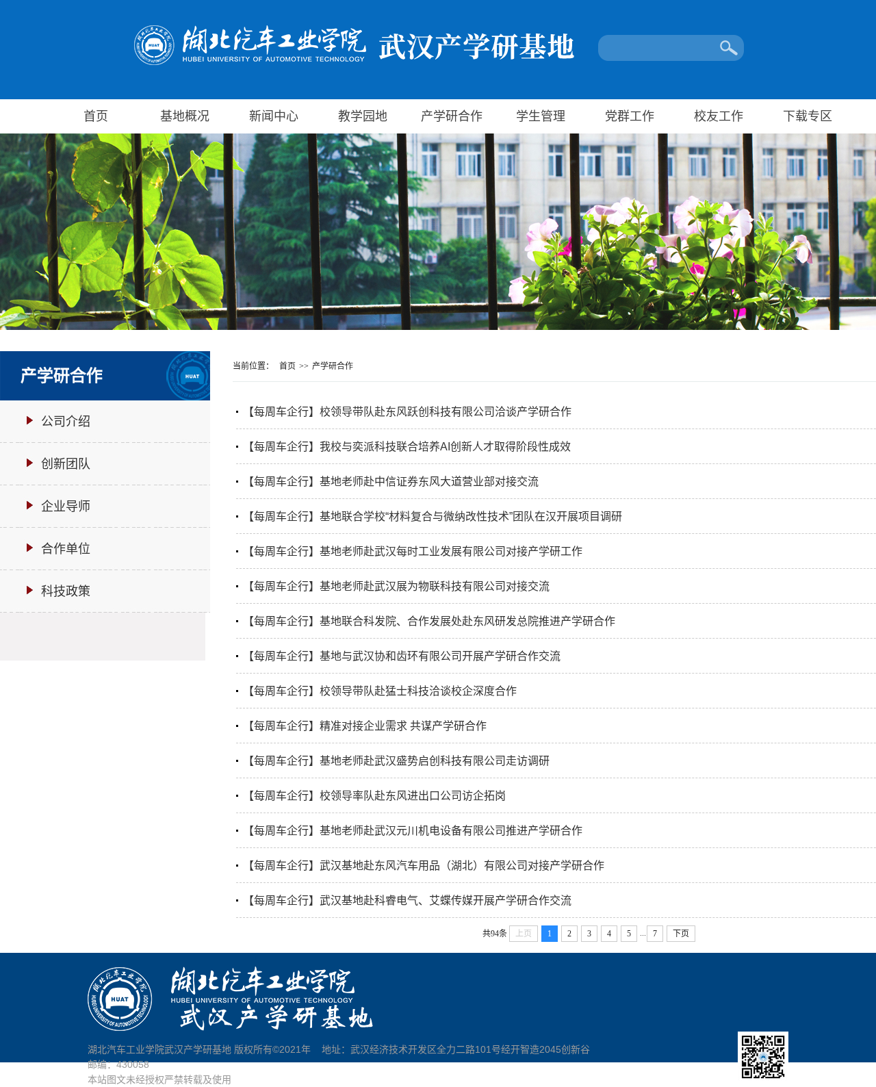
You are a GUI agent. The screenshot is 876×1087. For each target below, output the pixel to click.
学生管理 (540, 116)
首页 (95, 116)
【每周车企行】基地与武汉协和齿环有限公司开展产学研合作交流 (402, 656)
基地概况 (184, 116)
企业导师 (65, 506)
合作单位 (65, 549)
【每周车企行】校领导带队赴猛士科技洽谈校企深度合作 (380, 691)
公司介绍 (65, 422)
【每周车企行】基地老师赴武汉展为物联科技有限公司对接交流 (396, 586)
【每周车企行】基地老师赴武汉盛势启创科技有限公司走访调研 (396, 761)
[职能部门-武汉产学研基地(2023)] (439, 66)
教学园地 (362, 116)
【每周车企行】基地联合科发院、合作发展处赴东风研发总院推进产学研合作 (429, 621)
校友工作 (718, 116)
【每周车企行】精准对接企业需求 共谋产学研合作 (365, 726)
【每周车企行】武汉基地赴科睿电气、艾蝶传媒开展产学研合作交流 (407, 900)
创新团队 (65, 464)
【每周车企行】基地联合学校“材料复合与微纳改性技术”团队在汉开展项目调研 (432, 516)
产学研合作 (451, 116)
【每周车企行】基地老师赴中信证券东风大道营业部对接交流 (391, 481)
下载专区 (807, 116)
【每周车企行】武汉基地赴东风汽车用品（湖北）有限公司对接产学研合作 (423, 865)
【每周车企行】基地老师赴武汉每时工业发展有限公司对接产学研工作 (412, 551)
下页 (681, 933)
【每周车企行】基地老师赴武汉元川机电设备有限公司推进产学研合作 (412, 830)
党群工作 (629, 116)
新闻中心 (273, 116)
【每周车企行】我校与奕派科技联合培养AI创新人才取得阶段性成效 (407, 446)
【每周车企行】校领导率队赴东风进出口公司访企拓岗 (374, 796)
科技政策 (65, 591)
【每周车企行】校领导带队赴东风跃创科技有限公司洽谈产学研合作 (407, 412)
